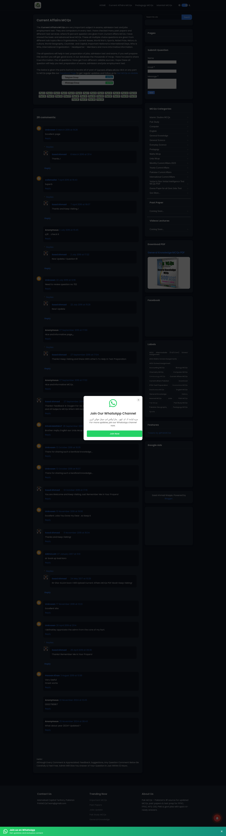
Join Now (114, 433)
